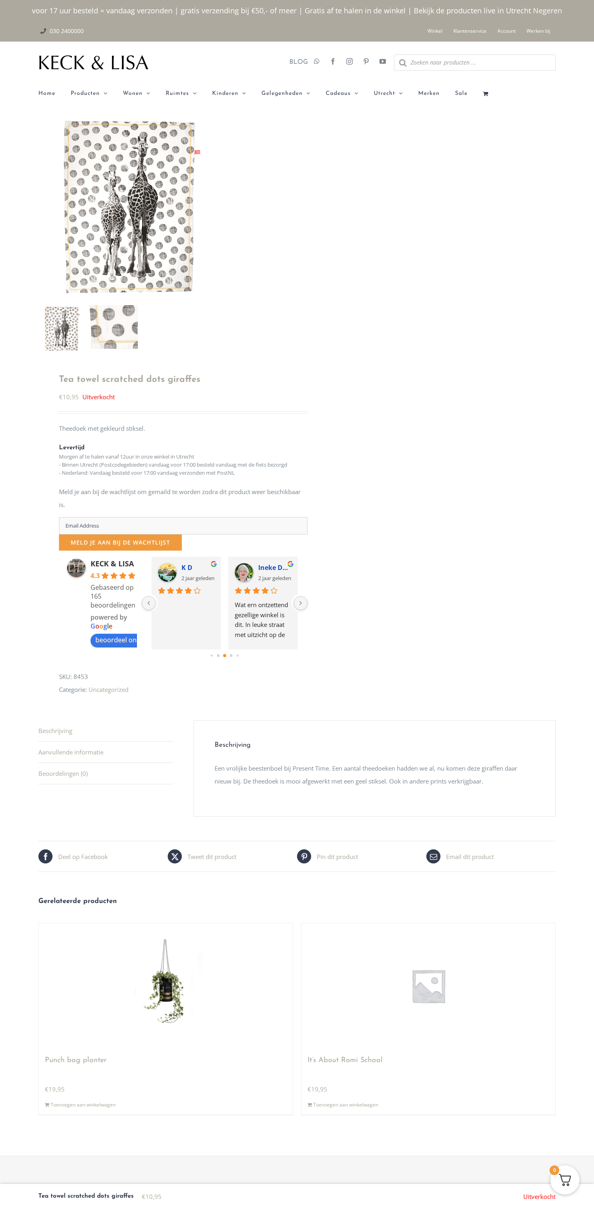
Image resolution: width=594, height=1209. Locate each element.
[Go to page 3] (231, 655)
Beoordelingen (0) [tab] (63, 773)
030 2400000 (67, 31)
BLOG (295, 62)
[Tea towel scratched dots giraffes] (139, 208)
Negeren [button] (547, 10)
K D (186, 567)
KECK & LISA (112, 563)
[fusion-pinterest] (366, 62)
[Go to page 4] (237, 655)
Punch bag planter (76, 1060)
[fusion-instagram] (349, 62)
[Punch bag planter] (166, 985)
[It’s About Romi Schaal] (428, 985)
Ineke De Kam (274, 567)
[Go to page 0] (212, 655)
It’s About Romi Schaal (345, 1060)
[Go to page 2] (224, 655)
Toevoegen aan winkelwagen (83, 1105)
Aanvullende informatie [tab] (70, 752)
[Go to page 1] (218, 655)
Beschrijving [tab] (55, 731)
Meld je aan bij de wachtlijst (120, 542)
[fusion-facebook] (333, 62)
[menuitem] (54, 94)
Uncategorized (108, 689)
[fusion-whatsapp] (317, 62)
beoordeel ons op (122, 639)
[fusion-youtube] (382, 62)
